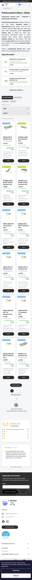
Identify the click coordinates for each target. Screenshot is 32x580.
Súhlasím (16, 575)
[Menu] (29, 4)
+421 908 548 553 (9, 517)
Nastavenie (16, 570)
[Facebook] (3, 521)
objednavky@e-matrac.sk (11, 513)
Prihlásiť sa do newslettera (10, 491)
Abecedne (13, 101)
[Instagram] (7, 521)
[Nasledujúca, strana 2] (16, 391)
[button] (28, 407)
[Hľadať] (16, 4)
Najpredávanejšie (7, 97)
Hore (17, 398)
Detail (8, 160)
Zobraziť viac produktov (16, 90)
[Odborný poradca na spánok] (19, 4)
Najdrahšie (5, 101)
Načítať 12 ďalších (16, 385)
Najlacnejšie (17, 97)
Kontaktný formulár (9, 527)
